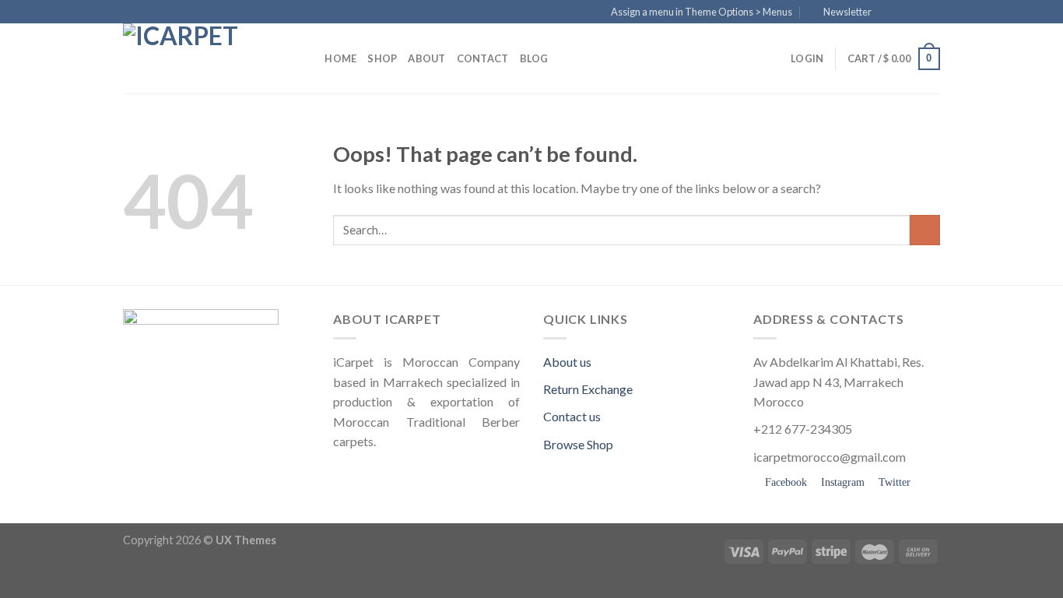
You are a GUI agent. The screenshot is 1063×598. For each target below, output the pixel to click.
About (426, 58)
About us (567, 361)
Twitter (892, 482)
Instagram (841, 482)
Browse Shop (578, 444)
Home (340, 58)
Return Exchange (588, 389)
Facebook (784, 482)
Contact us (572, 416)
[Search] (308, 58)
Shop (382, 58)
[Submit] (925, 230)
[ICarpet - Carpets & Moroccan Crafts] (201, 58)
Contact (483, 58)
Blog (534, 58)
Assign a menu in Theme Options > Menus (701, 11)
